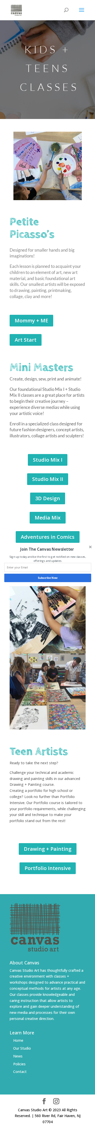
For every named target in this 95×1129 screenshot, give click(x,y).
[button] (47, 549)
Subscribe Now (47, 578)
